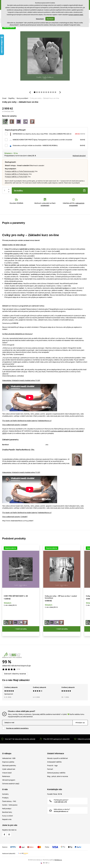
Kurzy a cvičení (22, 98)
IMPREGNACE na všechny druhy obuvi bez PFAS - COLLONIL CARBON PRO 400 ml (49, 134)
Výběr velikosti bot (8, 769)
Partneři (50, 769)
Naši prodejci (6, 808)
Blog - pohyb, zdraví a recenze (57, 776)
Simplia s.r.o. (58, 860)
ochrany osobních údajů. (76, 15)
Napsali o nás (6, 819)
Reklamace (6, 776)
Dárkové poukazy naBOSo (56, 773)
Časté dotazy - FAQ (9, 801)
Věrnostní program (8, 780)
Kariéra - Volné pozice (9, 805)
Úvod (4, 98)
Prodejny (5, 798)
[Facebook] (4, 834)
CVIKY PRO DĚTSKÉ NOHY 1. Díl (16, 596)
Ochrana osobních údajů (10, 783)
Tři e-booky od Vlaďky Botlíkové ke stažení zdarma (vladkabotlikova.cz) (27, 421)
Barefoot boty (7, 812)
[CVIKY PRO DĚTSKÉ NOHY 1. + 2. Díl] (20, 622)
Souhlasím (50, 19)
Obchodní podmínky (9, 765)
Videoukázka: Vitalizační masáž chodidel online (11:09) (21, 380)
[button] (30, 92)
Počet (4, 190)
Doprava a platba (8, 762)
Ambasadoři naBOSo (54, 762)
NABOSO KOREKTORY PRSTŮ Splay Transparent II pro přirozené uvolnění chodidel (49, 140)
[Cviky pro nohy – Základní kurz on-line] (6, 622)
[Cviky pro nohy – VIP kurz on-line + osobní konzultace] (25, 622)
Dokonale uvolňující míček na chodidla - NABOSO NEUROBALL (49, 145)
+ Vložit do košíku (21, 629)
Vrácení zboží (7, 773)
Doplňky (11, 98)
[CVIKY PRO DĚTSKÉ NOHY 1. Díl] (15, 622)
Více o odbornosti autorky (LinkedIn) (15, 425)
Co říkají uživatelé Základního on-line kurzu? (17, 334)
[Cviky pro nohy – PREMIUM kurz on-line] (10, 622)
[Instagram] (9, 834)
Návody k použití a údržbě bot (57, 758)
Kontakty (5, 794)
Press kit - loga (52, 765)
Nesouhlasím (40, 19)
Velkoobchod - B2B (8, 758)
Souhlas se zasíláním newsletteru (17, 728)
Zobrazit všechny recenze (15, 674)
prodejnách (45, 205)
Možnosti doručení (79, 156)
